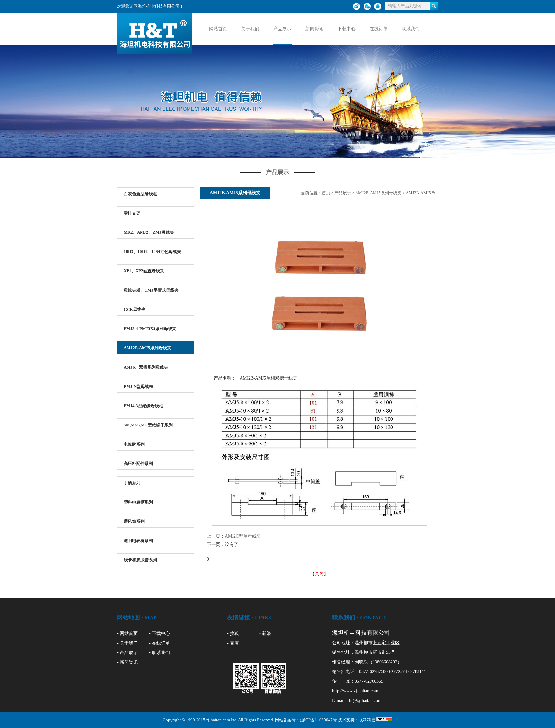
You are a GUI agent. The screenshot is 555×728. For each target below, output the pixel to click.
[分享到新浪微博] (356, 6)
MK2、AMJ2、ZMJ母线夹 (149, 232)
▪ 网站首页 (127, 633)
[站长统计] (384, 719)
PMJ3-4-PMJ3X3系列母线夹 (150, 328)
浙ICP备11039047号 (318, 719)
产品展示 (282, 28)
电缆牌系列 (134, 444)
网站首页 (218, 28)
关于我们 (250, 28)
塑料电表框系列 (138, 502)
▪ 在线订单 (159, 643)
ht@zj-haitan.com (365, 700)
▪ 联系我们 (159, 652)
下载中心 (347, 28)
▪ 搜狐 (233, 633)
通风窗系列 (134, 521)
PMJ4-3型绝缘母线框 (143, 405)
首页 (326, 192)
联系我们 (411, 28)
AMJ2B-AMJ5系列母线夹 (147, 348)
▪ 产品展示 (127, 652)
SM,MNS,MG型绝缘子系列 (148, 425)
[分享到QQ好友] (377, 6)
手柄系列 (132, 482)
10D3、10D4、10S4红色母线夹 (152, 251)
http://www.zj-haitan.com (355, 691)
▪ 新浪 (265, 633)
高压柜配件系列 (138, 463)
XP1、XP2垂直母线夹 (144, 270)
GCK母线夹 (134, 309)
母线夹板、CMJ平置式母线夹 (151, 290)
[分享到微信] (367, 6)
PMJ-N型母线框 (138, 386)
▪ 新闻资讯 (127, 662)
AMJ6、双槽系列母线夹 (146, 367)
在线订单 (379, 28)
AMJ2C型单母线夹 (243, 536)
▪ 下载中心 (159, 633)
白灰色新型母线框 (140, 193)
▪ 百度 (233, 643)
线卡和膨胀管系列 (140, 559)
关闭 (319, 574)
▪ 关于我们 (127, 643)
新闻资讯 (314, 28)
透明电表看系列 (138, 540)
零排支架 (132, 213)
